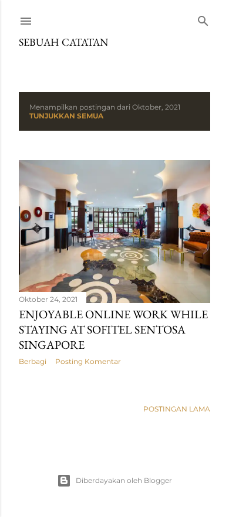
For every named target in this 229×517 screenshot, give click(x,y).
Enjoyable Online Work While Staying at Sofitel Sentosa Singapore (113, 329)
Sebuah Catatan (63, 42)
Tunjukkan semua (66, 115)
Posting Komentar (88, 361)
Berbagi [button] (32, 361)
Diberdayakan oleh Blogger (124, 480)
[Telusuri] (203, 18)
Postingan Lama (176, 408)
